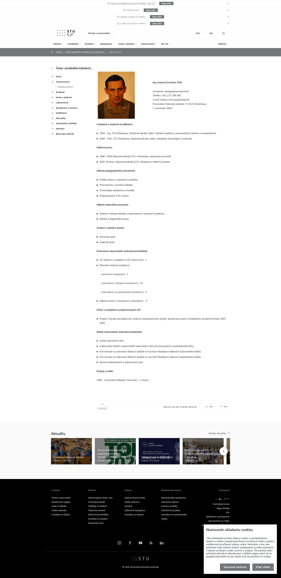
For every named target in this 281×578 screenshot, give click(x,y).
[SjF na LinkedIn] (161, 543)
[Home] (52, 52)
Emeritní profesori (65, 87)
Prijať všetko (263, 567)
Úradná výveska (59, 510)
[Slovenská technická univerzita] (140, 558)
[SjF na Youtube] (140, 543)
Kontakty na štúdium (98, 518)
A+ (220, 499)
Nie (225, 406)
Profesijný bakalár (96, 502)
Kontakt (60, 128)
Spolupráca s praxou (66, 107)
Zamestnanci (148, 43)
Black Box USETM (65, 133)
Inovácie (128, 506)
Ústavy (59, 52)
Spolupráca (106, 43)
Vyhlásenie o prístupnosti (217, 516)
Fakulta (57, 43)
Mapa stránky (223, 508)
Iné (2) (164, 43)
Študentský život (96, 523)
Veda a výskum (126, 43)
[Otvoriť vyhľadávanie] (223, 33)
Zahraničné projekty (170, 510)
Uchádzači (73, 43)
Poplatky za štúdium (97, 506)
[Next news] (224, 451)
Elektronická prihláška (98, 514)
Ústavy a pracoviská (99, 33)
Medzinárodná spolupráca (173, 497)
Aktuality (61, 118)
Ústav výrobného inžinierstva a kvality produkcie (87, 52)
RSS (227, 512)
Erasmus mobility (169, 506)
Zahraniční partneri (170, 502)
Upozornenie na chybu (218, 520)
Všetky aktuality (217, 433)
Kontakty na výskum (134, 514)
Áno (211, 406)
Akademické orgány (61, 502)
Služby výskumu (132, 502)
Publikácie (61, 113)
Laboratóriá (62, 102)
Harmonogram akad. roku (100, 497)
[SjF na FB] (130, 543)
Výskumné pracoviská (135, 497)
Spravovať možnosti (235, 567)
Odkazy (222, 43)
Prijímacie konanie (96, 510)
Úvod (58, 76)
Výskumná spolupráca (135, 510)
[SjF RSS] (151, 543)
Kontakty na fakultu (61, 514)
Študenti (89, 43)
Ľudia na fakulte (59, 506)
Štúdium (60, 92)
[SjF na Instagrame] (119, 543)
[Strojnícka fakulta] (65, 33)
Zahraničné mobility (66, 123)
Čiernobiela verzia (221, 504)
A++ (226, 498)
